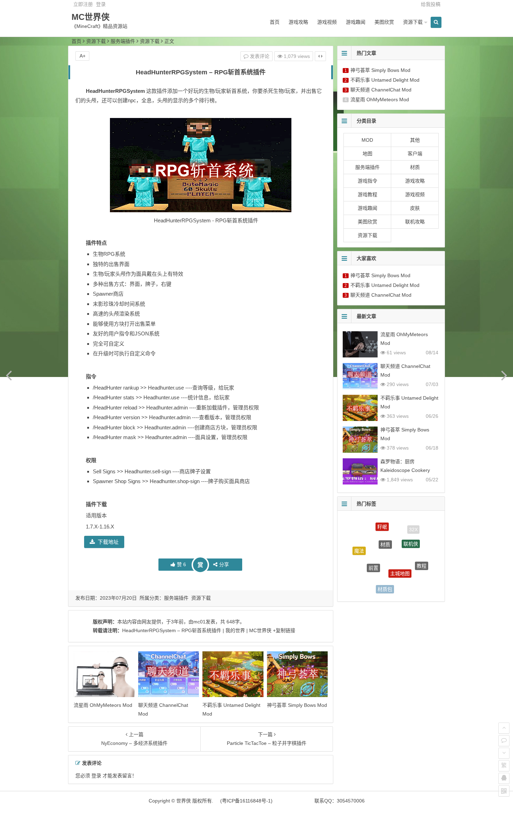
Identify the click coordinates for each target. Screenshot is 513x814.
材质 (415, 167)
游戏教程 (367, 194)
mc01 (199, 621)
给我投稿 (430, 4)
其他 (415, 140)
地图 (367, 153)
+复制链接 (283, 630)
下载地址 (108, 542)
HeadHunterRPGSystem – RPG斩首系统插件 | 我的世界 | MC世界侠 (197, 630)
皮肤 (415, 208)
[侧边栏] (320, 56)
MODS (409, 583)
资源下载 (413, 22)
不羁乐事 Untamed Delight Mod (384, 80)
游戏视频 (327, 22)
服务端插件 (123, 41)
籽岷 (382, 522)
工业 (363, 575)
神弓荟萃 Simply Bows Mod (297, 705)
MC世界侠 (91, 17)
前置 (373, 557)
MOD (367, 140)
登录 (101, 4)
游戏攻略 (298, 22)
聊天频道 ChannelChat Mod (380, 89)
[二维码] (504, 791)
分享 (224, 564)
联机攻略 (415, 221)
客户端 (415, 153)
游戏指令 (367, 181)
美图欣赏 (384, 22)
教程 (421, 560)
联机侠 (410, 535)
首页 (275, 22)
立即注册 (83, 4)
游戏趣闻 (355, 22)
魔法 (359, 546)
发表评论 (258, 56)
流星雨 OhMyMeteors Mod (103, 705)
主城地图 (400, 562)
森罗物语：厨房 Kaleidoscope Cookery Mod (405, 470)
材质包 (385, 583)
